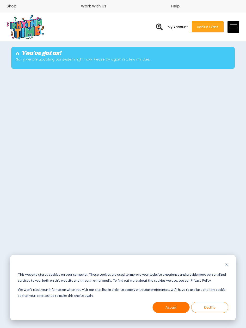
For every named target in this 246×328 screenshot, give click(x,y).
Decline (209, 307)
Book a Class (207, 26)
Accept (171, 307)
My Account (178, 26)
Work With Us (93, 6)
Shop (11, 6)
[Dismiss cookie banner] (226, 265)
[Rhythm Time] (25, 27)
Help (175, 6)
